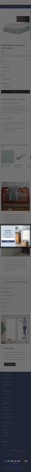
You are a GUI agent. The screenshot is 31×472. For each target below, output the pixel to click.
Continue (8, 241)
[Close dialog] (29, 226)
